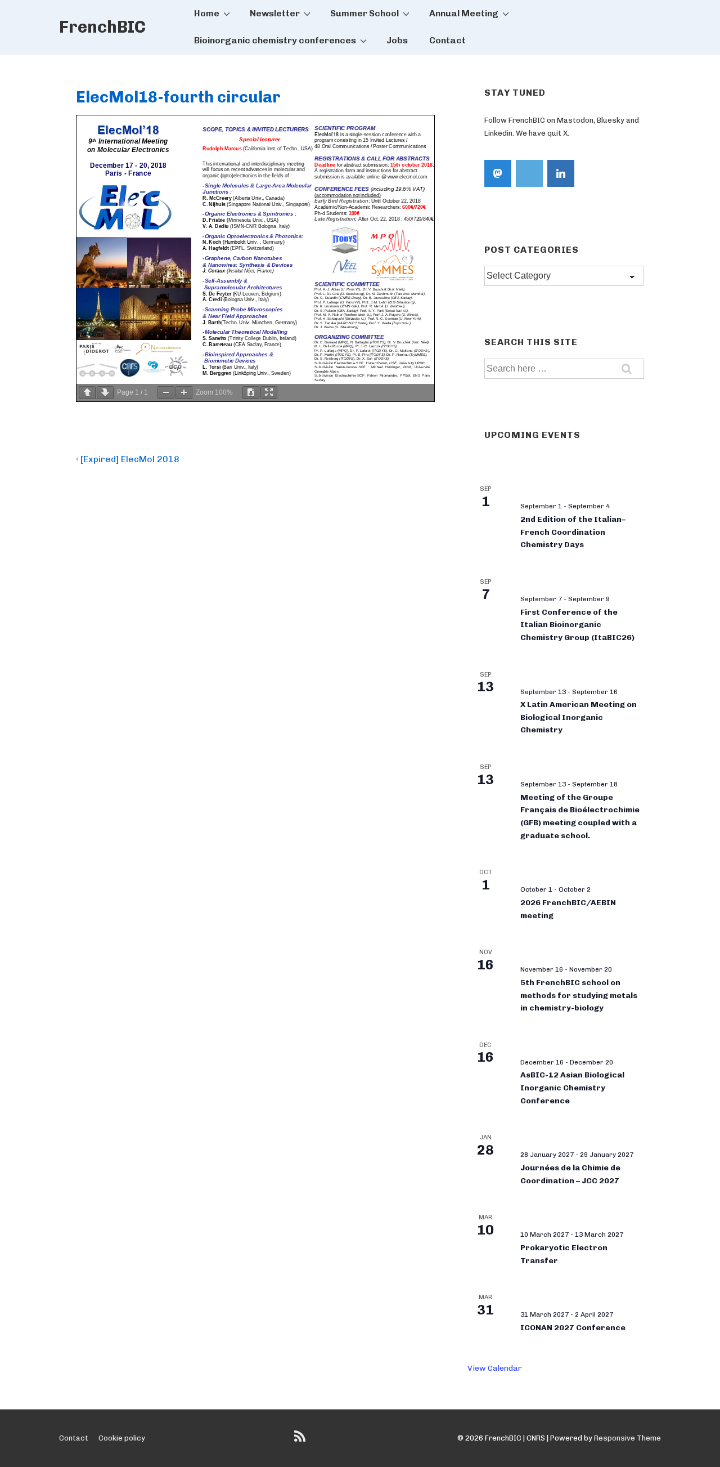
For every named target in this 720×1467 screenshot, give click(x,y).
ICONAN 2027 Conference (573, 1327)
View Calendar (494, 1368)
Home (206, 13)
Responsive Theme (627, 1438)
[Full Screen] (268, 392)
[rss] (301, 1440)
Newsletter (275, 13)
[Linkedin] (560, 173)
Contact (447, 40)
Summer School (364, 13)
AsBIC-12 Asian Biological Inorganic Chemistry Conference (572, 1087)
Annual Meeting (463, 13)
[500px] (529, 173)
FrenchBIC (102, 27)
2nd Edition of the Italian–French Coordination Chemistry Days (573, 532)
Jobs (397, 40)
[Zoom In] (184, 392)
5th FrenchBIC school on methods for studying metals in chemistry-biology (578, 995)
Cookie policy (121, 1438)
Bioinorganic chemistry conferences (275, 40)
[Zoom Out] (166, 392)
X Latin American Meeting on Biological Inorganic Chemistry (578, 717)
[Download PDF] (250, 392)
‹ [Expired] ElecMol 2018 (127, 459)
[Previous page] (87, 392)
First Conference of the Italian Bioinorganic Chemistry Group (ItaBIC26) (577, 624)
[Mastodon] (497, 173)
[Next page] (105, 392)
